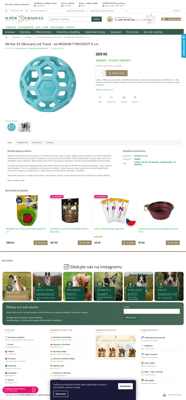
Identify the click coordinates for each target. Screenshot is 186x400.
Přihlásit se (131, 318)
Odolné (137, 162)
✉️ (25, 345)
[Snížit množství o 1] (104, 74)
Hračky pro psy (141, 156)
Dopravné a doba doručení (102, 11)
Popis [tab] (10, 142)
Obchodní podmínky (76, 11)
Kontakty (70, 27)
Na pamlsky (154, 162)
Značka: (57, 48)
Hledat (96, 19)
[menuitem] (9, 32)
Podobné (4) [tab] (22, 142)
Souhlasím (125, 386)
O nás (45, 27)
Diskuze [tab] (50, 142)
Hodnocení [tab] (37, 142)
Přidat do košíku (118, 73)
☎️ (25, 352)
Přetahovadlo (166, 162)
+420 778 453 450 (134, 20)
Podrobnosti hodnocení (38, 48)
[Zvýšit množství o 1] (104, 71)
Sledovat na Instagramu (93, 266)
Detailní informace (103, 89)
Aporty (145, 162)
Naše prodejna (57, 27)
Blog (38, 27)
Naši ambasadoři (26, 27)
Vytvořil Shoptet (174, 394)
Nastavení (60, 393)
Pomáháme (11, 27)
